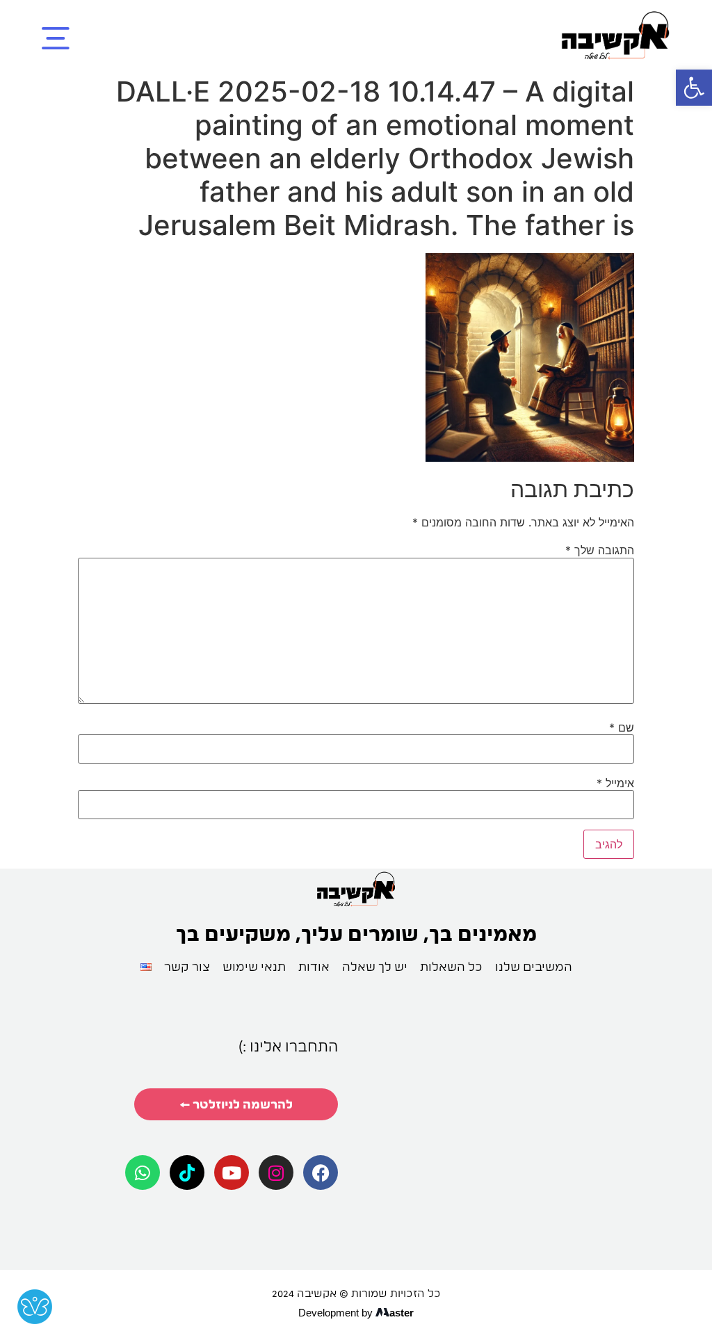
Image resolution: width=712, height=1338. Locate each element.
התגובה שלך (599, 550)
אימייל (615, 783)
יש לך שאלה (374, 966)
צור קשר (187, 966)
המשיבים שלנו (533, 966)
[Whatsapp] (142, 1172)
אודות (314, 966)
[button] (694, 88)
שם (621, 727)
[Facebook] (320, 1172)
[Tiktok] (187, 1172)
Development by (335, 1313)
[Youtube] (231, 1172)
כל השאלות (451, 966)
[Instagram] (276, 1172)
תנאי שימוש (254, 966)
